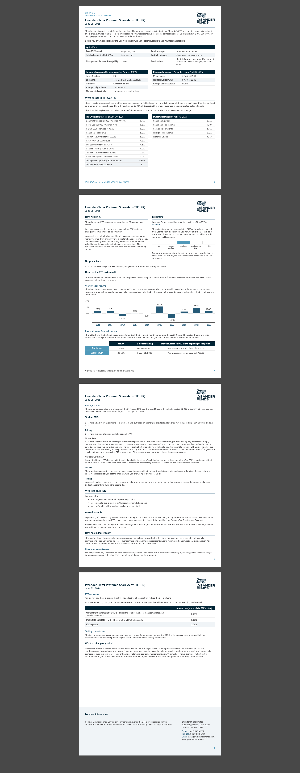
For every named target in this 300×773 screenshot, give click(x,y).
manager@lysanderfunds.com (98, 36)
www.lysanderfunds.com (131, 36)
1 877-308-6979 (197, 733)
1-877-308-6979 (202, 33)
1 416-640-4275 (196, 731)
